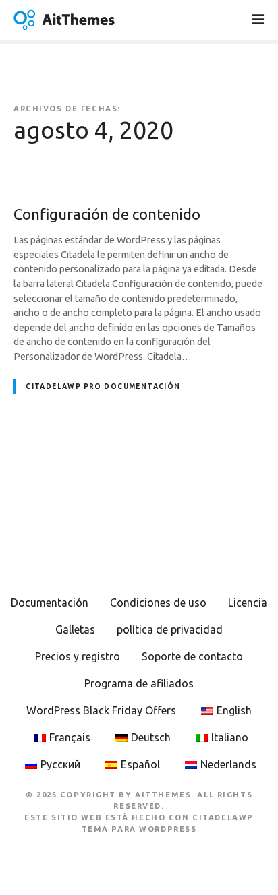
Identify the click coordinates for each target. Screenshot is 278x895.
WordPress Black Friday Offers (101, 710)
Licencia (247, 602)
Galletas (75, 629)
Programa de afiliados (139, 683)
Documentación (49, 602)
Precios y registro (77, 656)
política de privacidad (170, 629)
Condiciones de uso (158, 602)
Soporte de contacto (192, 656)
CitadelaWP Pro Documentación (103, 386)
